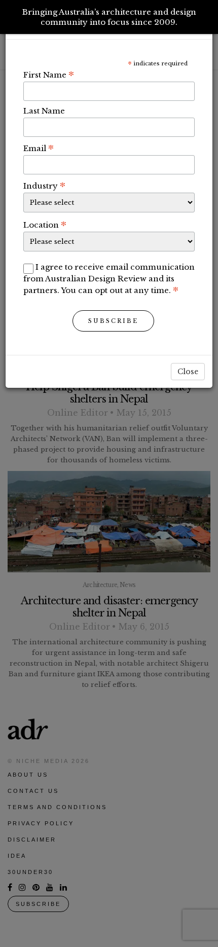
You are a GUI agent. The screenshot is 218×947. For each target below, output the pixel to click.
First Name (48, 74)
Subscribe (113, 320)
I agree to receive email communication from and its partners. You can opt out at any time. (109, 278)
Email (38, 148)
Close (187, 371)
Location (44, 224)
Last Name (44, 111)
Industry (44, 185)
